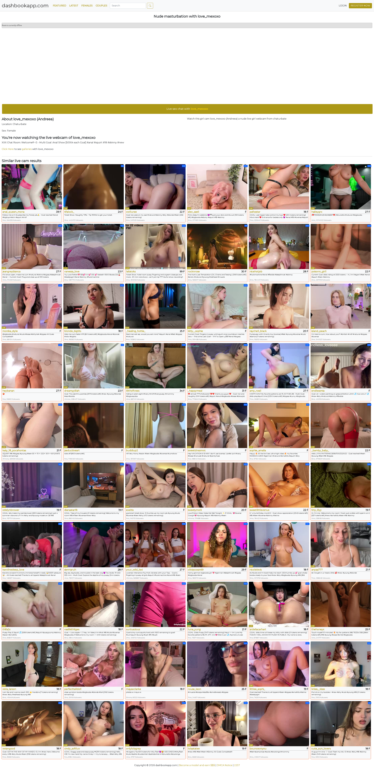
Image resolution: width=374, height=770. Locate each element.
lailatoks (131, 271)
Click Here (8, 149)
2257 (237, 765)
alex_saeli (193, 211)
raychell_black (258, 331)
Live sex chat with (187, 108)
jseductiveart (72, 450)
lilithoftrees (132, 390)
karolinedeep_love (13, 569)
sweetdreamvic (197, 450)
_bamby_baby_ (320, 450)
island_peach (319, 331)
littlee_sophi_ (257, 689)
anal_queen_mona (13, 211)
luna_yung (194, 629)
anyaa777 (317, 569)
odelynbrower (10, 510)
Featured (59, 5)
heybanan (8, 390)
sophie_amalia (258, 450)
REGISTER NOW (360, 5)
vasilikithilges (71, 629)
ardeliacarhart (258, 629)
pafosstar (255, 211)
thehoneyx (317, 629)
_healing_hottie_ (135, 331)
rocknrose (194, 271)
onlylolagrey (133, 748)
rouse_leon (194, 689)
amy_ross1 (255, 390)
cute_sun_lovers (321, 748)
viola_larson (9, 689)
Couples (101, 5)
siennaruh (70, 569)
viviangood (8, 748)
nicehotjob (256, 271)
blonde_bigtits (72, 331)
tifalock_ (69, 211)
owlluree (131, 211)
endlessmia (317, 390)
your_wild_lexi (134, 569)
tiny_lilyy (316, 510)
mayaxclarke (133, 689)
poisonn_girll (318, 271)
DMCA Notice (224, 765)
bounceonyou (258, 748)
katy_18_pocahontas (14, 450)
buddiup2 (132, 450)
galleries (27, 149)
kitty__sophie (195, 331)
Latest (73, 5)
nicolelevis (256, 569)
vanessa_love (71, 271)
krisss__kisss (318, 689)
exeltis (130, 510)
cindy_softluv (72, 748)
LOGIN (343, 5)
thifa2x (6, 629)
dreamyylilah (71, 390)
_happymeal (195, 390)
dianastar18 (70, 510)
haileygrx (316, 211)
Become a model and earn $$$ (197, 765)
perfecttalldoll (72, 689)
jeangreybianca (11, 271)
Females (87, 5)
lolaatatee (194, 748)
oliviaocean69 (196, 569)
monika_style (10, 331)
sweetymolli (195, 510)
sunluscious (133, 629)
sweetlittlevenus (259, 510)
